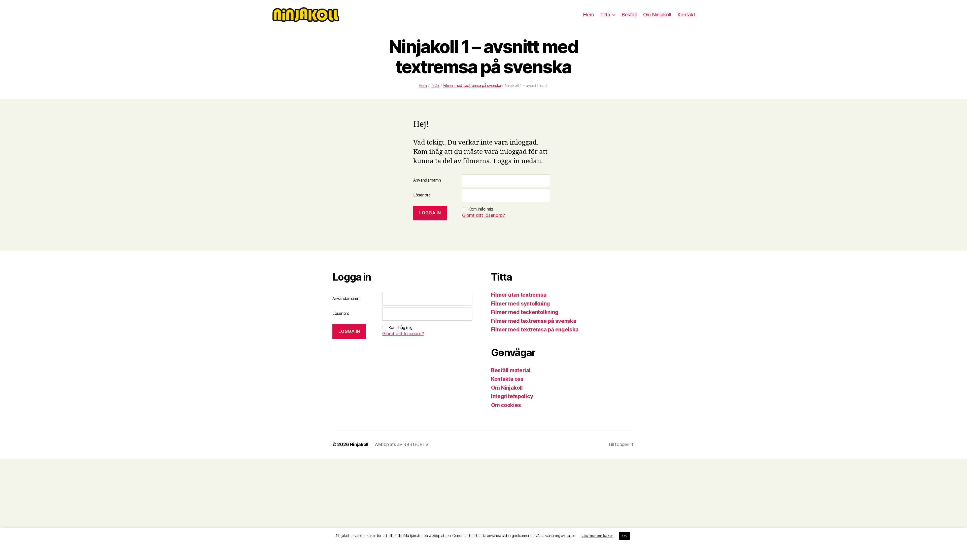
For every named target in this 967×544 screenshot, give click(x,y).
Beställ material (511, 370)
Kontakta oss (507, 379)
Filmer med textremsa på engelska (534, 329)
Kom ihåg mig (480, 209)
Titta (605, 15)
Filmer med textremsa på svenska (533, 321)
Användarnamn (427, 180)
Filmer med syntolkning (520, 303)
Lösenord (422, 194)
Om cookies (506, 405)
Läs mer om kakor (597, 535)
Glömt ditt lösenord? (483, 215)
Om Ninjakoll (657, 15)
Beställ (629, 15)
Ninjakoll (359, 444)
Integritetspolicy (512, 396)
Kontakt (686, 15)
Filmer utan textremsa (518, 295)
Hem (588, 15)
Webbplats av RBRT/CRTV (401, 444)
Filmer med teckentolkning (524, 312)
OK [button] (624, 536)
